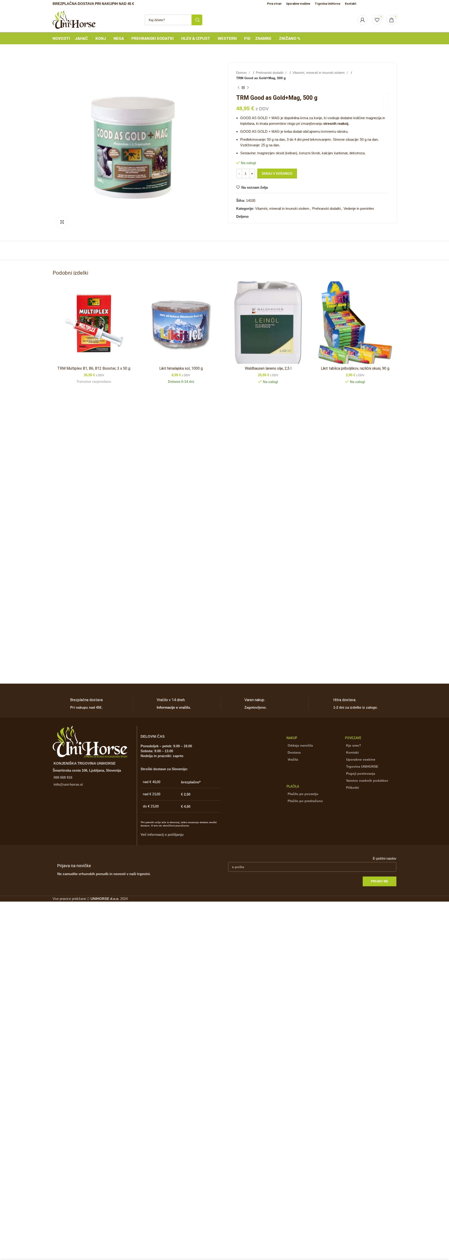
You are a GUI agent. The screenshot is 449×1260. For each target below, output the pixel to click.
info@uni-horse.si (68, 784)
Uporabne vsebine (360, 759)
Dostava (294, 752)
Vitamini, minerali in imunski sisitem (319, 72)
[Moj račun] (362, 20)
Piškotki (352, 787)
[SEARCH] (197, 20)
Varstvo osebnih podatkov (367, 780)
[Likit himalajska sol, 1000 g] (181, 322)
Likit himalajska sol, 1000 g (181, 368)
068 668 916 (63, 777)
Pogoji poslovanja (360, 773)
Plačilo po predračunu (305, 801)
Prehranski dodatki (270, 72)
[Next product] (248, 87)
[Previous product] (238, 87)
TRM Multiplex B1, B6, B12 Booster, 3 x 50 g (93, 368)
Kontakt (352, 752)
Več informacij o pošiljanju (162, 834)
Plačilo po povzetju (303, 794)
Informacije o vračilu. (174, 707)
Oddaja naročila (300, 745)
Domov (242, 72)
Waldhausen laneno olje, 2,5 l (268, 368)
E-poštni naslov (384, 858)
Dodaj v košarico (277, 173)
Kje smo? (353, 745)
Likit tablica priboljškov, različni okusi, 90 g (355, 368)
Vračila (293, 759)
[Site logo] (74, 19)
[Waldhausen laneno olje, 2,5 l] (268, 322)
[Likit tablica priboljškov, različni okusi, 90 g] (355, 322)
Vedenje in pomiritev (359, 208)
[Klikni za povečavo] (62, 222)
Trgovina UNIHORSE (362, 766)
